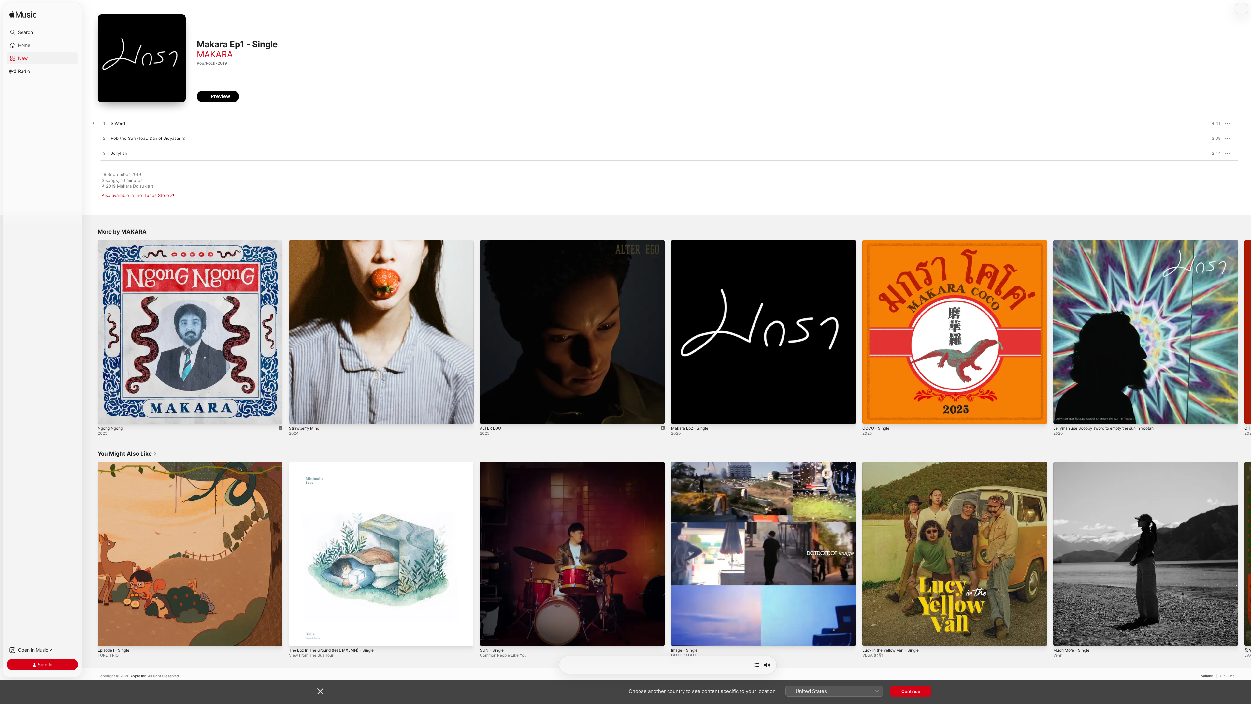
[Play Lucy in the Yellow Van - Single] (870, 638)
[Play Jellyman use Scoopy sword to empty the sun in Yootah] (1061, 416)
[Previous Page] (91, 331)
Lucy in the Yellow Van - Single (893, 464)
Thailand (1206, 676)
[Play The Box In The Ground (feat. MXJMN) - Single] (297, 638)
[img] (22, 15)
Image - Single (685, 464)
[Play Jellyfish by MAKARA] (104, 153)
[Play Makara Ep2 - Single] (679, 416)
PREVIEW (1213, 123)
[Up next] (757, 664)
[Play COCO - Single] (870, 416)
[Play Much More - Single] (1061, 638)
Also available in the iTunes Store (135, 195)
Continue (910, 691)
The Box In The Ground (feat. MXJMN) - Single (336, 464)
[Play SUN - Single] (488, 638)
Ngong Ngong (112, 242)
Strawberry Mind (306, 242)
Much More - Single (1073, 464)
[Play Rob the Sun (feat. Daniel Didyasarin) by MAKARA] (104, 138)
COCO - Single (877, 242)
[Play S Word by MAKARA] (104, 123)
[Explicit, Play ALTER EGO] (488, 416)
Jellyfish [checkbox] (119, 153)
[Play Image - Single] (679, 638)
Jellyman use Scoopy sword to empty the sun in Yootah (1110, 242)
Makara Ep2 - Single (691, 242)
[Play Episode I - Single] (106, 638)
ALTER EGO (491, 242)
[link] (127, 453)
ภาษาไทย (1227, 676)
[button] (42, 32)
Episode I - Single (115, 464)
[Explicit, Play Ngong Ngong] (106, 416)
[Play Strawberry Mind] (297, 416)
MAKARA (215, 54)
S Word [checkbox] (118, 123)
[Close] (320, 691)
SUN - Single (493, 464)
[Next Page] (1244, 331)
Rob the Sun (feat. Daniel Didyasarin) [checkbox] (148, 138)
